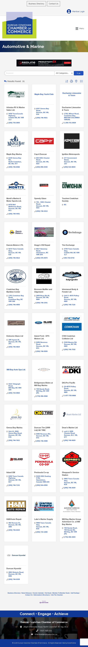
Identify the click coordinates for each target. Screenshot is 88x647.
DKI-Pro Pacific (68, 383)
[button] (5, 81)
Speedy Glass (40, 198)
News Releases (27, 593)
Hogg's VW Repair (42, 245)
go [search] (79, 73)
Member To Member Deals (61, 593)
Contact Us (53, 4)
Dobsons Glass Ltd (14, 336)
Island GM (10, 472)
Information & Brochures (42, 595)
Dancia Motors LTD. (14, 245)
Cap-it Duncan (40, 154)
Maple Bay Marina (14, 154)
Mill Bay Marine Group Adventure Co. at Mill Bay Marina (71, 521)
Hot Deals (48, 593)
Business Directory (36, 4)
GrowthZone (71, 643)
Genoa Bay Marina (14, 428)
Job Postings (75, 593)
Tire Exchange (68, 245)
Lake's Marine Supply (43, 519)
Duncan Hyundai (13, 568)
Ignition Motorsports (71, 154)
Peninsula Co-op (41, 472)
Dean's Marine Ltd (70, 428)
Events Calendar (38, 593)
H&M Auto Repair (13, 519)
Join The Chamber (57, 595)
